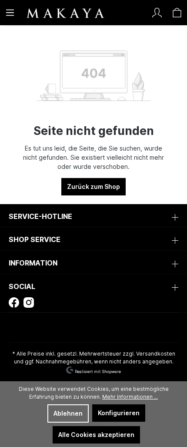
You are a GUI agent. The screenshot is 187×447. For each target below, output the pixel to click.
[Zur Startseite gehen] (50, 12)
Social (22, 286)
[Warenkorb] (177, 12)
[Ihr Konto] (157, 12)
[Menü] (10, 12)
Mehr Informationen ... (130, 396)
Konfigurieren (119, 413)
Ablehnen (68, 413)
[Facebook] (14, 302)
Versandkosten (155, 353)
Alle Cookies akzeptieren (96, 434)
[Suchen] (137, 12)
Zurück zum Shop (93, 186)
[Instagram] (28, 302)
